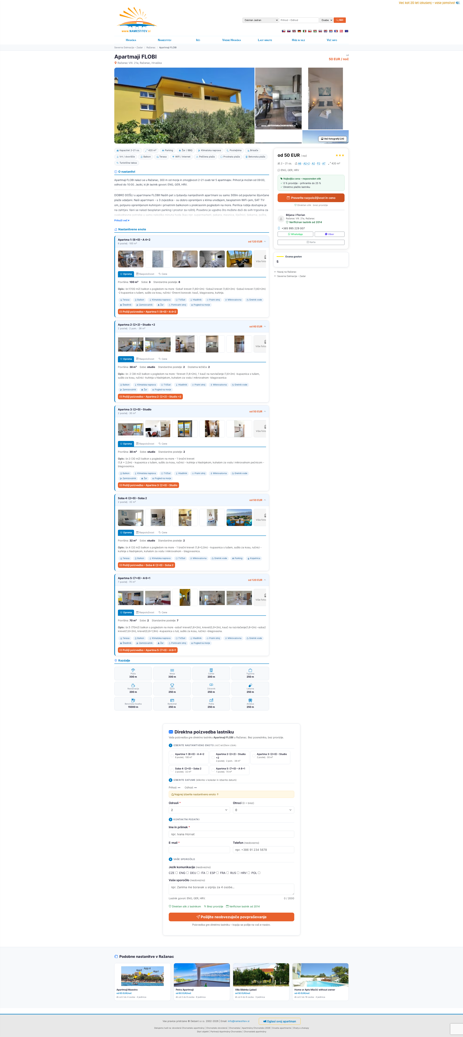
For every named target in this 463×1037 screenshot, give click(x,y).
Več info (332, 40)
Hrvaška (131, 40)
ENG (182, 873)
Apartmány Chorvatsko (230, 1031)
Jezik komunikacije (190, 867)
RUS (233, 873)
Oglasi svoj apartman (281, 1021)
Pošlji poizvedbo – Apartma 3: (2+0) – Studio (150, 485)
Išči (341, 20)
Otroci (243, 803)
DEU (193, 873)
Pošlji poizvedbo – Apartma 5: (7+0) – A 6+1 (149, 650)
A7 (323, 163)
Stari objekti (203, 1031)
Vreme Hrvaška (231, 40)
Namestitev (164, 40)
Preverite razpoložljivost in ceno (313, 198)
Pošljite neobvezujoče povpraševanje (234, 917)
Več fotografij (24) (334, 138)
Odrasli (175, 803)
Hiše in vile (298, 40)
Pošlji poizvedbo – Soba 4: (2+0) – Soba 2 (148, 565)
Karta (312, 242)
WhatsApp (297, 234)
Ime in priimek (179, 827)
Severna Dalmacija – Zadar (128, 47)
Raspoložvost (146, 274)
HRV (244, 873)
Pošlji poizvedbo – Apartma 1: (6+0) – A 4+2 (149, 311)
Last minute (265, 40)
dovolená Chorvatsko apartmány (188, 1028)
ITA (203, 873)
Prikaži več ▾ (121, 220)
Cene (164, 274)
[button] (311, 259)
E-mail (174, 842)
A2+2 (306, 163)
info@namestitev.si (238, 1020)
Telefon (246, 842)
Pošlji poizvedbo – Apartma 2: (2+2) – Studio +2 (152, 396)
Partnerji (215, 1031)
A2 (313, 163)
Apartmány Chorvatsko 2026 (256, 1028)
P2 (318, 163)
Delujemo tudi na (162, 1028)
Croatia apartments (281, 1028)
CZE (172, 873)
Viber (331, 234)
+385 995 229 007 (293, 228)
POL (254, 873)
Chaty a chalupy (301, 1028)
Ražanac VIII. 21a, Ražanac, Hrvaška (140, 62)
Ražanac (151, 47)
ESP (213, 873)
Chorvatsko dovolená (216, 1028)
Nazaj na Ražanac (286, 271)
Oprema (127, 274)
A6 (299, 163)
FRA (223, 873)
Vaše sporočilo (187, 880)
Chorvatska (234, 1028)
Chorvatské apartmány (255, 1031)
